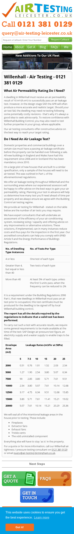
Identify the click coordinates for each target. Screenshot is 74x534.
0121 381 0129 (59, 449)
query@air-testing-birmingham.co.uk (34, 453)
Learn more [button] (41, 517)
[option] (37, 61)
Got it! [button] (20, 527)
